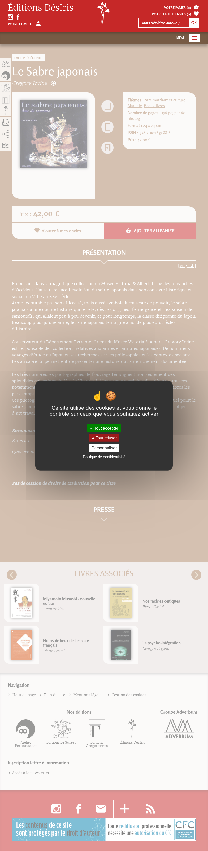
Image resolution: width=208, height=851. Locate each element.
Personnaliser (104, 448)
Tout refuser (106, 438)
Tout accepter (105, 428)
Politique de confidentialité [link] (104, 456)
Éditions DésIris (40, 8)
